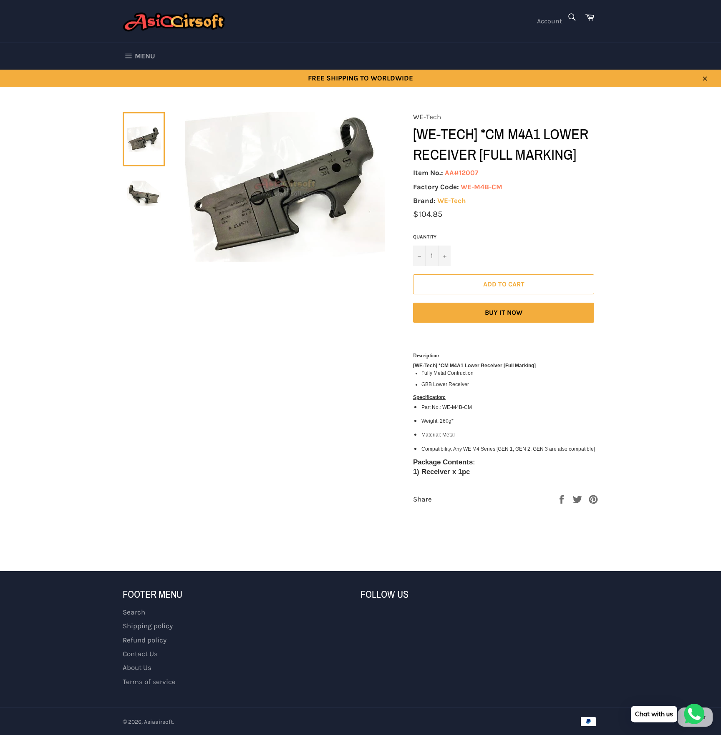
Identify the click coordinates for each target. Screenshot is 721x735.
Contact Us (140, 654)
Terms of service (149, 681)
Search (134, 612)
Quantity (424, 237)
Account (549, 21)
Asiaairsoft (158, 722)
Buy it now (503, 312)
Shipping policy (148, 626)
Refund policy (144, 640)
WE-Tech (451, 200)
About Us (137, 667)
